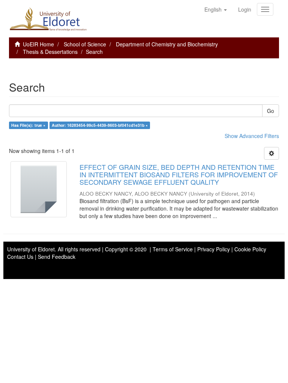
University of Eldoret (31, 249)
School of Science (85, 44)
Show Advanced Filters (252, 136)
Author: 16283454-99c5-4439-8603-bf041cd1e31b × (100, 125)
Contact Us (20, 256)
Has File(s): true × (28, 125)
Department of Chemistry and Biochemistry (167, 44)
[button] (215, 9)
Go (270, 110)
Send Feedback (56, 256)
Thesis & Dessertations (50, 51)
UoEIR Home (38, 44)
